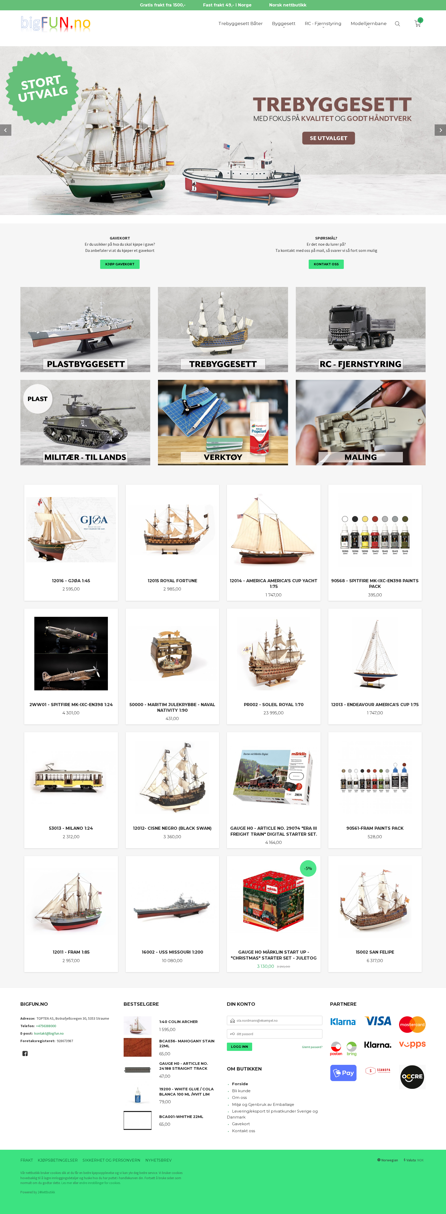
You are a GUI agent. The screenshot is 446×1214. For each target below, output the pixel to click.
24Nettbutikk (46, 1192)
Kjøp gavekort (119, 264)
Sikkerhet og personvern (111, 1160)
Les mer (66, 1183)
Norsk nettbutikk (287, 5)
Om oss (239, 1097)
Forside (240, 1083)
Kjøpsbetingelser (58, 1160)
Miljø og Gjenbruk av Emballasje (263, 1104)
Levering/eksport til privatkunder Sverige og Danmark (272, 1114)
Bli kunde (241, 1090)
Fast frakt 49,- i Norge (227, 5)
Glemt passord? (312, 1047)
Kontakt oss (326, 264)
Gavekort (241, 1123)
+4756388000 (46, 1026)
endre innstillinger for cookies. (100, 1183)
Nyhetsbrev (158, 1160)
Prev (5, 130)
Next (440, 130)
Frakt (26, 1160)
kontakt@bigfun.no (49, 1033)
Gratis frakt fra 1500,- (163, 5)
